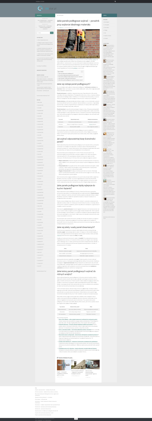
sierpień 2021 (40, 170)
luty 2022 (39, 154)
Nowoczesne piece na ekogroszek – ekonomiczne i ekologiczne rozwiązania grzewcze (78, 334)
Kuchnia (90, 124)
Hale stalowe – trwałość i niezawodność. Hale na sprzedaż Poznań (47, 404)
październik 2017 (41, 244)
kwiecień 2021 (40, 181)
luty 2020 (39, 219)
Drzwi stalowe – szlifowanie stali (43, 90)
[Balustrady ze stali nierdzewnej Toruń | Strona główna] (48, 8)
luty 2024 (39, 135)
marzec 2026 (40, 113)
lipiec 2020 (40, 206)
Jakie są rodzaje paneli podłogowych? (66, 73)
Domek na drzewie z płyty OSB (42, 76)
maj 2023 (39, 143)
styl (92, 280)
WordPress (40, 420)
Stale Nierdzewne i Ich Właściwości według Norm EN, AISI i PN (46, 410)
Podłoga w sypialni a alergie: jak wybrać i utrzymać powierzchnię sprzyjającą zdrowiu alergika (45, 44)
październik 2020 (41, 197)
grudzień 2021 (40, 159)
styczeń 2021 (40, 189)
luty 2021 (39, 186)
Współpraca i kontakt (40, 1)
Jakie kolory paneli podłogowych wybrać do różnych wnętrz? (71, 80)
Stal (105, 33)
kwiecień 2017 (40, 260)
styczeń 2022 (40, 156)
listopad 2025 (40, 121)
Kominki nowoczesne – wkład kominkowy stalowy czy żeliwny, (46, 391)
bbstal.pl (62, 27)
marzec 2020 (40, 216)
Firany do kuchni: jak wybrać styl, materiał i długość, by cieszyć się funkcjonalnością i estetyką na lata (45, 59)
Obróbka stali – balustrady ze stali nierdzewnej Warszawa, (45, 406)
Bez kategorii (60, 15)
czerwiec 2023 (40, 140)
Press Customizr (48, 420)
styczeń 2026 (40, 118)
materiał (59, 235)
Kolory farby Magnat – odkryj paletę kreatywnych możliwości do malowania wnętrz (78, 319)
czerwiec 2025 (40, 124)
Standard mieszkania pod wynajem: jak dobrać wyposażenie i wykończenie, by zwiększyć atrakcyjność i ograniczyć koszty (45, 50)
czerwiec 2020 (40, 208)
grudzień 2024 (40, 129)
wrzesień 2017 (40, 247)
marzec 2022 (40, 151)
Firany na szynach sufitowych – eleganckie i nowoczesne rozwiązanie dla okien (77, 372)
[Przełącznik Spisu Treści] (81, 72)
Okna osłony (106, 27)
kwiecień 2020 (40, 214)
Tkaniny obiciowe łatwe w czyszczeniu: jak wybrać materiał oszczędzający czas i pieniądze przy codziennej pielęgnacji (109, 200)
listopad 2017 (40, 241)
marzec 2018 (40, 230)
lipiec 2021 (40, 173)
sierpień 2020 (40, 203)
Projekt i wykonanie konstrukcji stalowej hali (43, 414)
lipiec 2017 (40, 252)
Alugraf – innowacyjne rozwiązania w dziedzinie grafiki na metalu (62, 373)
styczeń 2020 (40, 222)
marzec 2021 (40, 184)
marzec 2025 (40, 126)
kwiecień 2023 (40, 146)
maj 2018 (39, 225)
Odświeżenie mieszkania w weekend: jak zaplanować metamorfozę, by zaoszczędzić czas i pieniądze (109, 183)
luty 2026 (39, 116)
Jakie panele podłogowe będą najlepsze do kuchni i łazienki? (71, 76)
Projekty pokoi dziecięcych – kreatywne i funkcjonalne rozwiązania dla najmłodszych (78, 341)
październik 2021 (41, 165)
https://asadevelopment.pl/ (43, 40)
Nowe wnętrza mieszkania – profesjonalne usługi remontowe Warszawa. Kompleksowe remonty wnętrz (45, 80)
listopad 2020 (40, 195)
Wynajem (106, 38)
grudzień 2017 (40, 238)
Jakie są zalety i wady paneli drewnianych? (67, 78)
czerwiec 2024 (40, 132)
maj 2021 (39, 178)
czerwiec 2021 (40, 176)
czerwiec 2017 (40, 255)
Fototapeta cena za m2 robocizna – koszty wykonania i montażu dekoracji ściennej (77, 348)
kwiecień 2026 (40, 110)
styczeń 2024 (40, 137)
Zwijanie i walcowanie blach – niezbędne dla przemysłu (45, 389)
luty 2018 (39, 233)
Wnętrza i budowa (107, 35)
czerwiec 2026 (40, 105)
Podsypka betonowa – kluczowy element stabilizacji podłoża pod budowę (76, 324)
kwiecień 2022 (40, 148)
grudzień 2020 (40, 192)
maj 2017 (39, 257)
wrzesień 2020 (40, 200)
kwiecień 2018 (40, 227)
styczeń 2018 (40, 236)
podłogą (75, 68)
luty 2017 (39, 266)
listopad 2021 (40, 162)
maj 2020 (39, 211)
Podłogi (105, 30)
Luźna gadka (106, 24)
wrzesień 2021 (40, 167)
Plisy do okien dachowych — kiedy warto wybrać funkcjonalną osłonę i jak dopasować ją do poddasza (108, 152)
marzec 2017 (40, 263)
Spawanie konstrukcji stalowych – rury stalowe (43, 397)
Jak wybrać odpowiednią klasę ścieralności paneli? (69, 75)
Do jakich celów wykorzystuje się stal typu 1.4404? (44, 412)
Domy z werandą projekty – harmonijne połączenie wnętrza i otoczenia (75, 329)
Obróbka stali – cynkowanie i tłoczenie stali (43, 408)
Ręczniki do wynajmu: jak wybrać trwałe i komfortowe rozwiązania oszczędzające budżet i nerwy (108, 63)
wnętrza (94, 59)
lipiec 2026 (40, 102)
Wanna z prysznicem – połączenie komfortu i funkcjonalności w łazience (109, 47)
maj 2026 (39, 107)
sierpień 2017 (40, 249)
